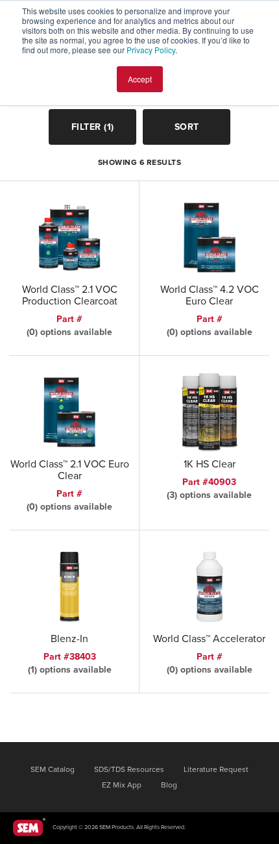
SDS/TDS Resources (129, 769)
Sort (187, 126)
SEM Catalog (52, 769)
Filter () (92, 126)
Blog (169, 784)
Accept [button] (140, 78)
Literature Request (216, 769)
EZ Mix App (121, 784)
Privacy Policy (151, 49)
